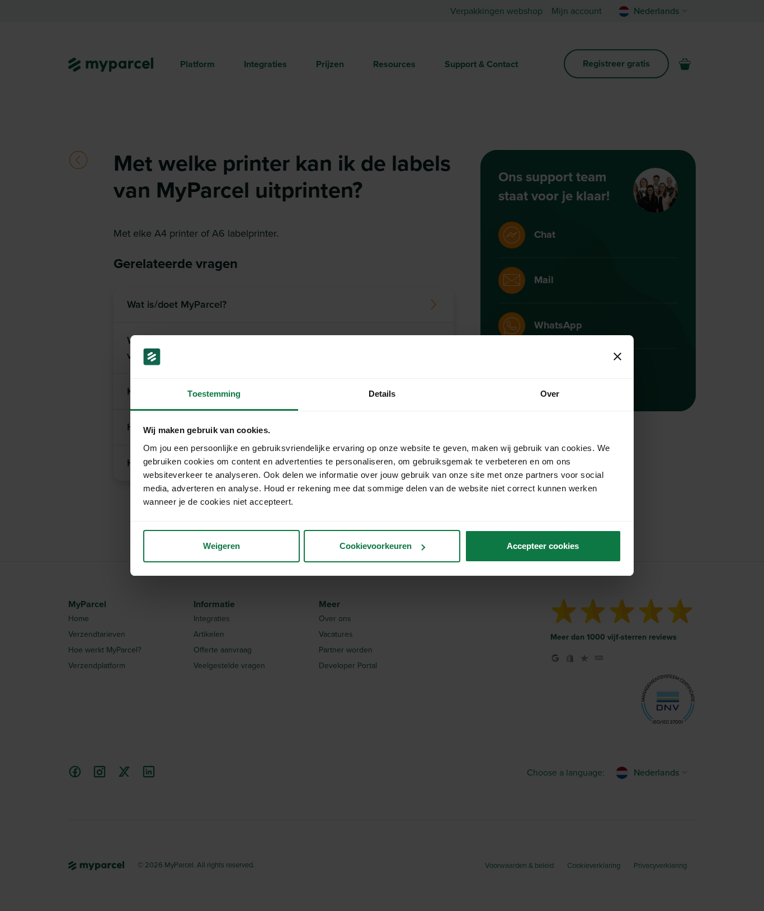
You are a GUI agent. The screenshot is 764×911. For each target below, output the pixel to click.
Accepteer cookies (543, 546)
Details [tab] (382, 393)
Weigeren (221, 546)
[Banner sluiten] (617, 357)
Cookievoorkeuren (375, 546)
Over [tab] (549, 393)
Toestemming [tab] (213, 393)
